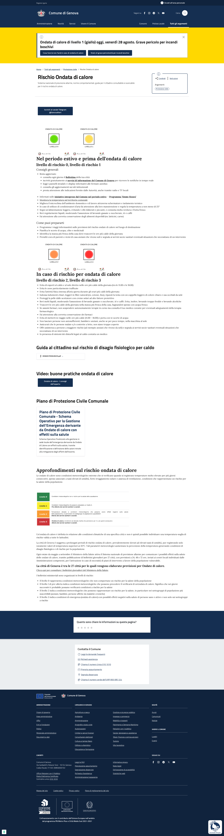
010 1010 (54, 779)
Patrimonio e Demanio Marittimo (125, 724)
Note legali (117, 766)
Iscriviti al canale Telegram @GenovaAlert (55, 111)
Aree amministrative (44, 716)
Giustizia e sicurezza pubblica (124, 712)
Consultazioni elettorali (84, 737)
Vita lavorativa (118, 745)
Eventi (154, 740)
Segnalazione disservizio (84, 769)
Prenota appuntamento (91, 669)
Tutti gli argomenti (178, 23)
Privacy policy (74, 790)
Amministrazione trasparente (86, 777)
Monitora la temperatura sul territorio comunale (64, 200)
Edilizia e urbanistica (82, 745)
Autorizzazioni (80, 728)
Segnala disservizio (89, 674)
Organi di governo (43, 712)
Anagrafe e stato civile (83, 724)
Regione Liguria (41, 3)
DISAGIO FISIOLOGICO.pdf (52, 356)
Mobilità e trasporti (120, 720)
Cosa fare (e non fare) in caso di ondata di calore (63, 52)
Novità (61, 23)
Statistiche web (119, 773)
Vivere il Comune (88, 23)
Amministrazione (44, 23)
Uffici (38, 720)
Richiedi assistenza (89, 659)
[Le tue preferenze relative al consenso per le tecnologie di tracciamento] (4, 832)
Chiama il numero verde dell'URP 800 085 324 (101, 679)
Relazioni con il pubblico (122, 728)
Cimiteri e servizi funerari (84, 733)
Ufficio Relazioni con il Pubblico (48, 773)
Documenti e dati (43, 737)
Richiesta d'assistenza (83, 773)
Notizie (154, 720)
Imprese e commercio (121, 716)
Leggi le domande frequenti (93, 654)
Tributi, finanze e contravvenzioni (125, 737)
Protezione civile (70, 69)
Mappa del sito (42, 790)
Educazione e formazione (84, 749)
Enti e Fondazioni (43, 724)
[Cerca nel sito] (185, 13)
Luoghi (154, 736)
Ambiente (78, 716)
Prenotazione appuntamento (86, 766)
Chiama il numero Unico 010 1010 (96, 664)
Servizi (72, 23)
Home (38, 69)
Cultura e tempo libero (83, 741)
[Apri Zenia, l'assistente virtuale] (215, 827)
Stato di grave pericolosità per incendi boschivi (110, 52)
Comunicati (156, 716)
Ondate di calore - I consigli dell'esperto (55, 382)
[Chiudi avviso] (184, 37)
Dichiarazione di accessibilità (124, 769)
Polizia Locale (158, 23)
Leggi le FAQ (80, 762)
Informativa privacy (120, 762)
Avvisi (154, 712)
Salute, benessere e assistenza (125, 733)
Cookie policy (58, 790)
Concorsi (143, 23)
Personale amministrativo (46, 733)
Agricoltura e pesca (82, 712)
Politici (38, 728)
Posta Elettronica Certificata (47, 776)
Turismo (116, 741)
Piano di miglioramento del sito (97, 790)
